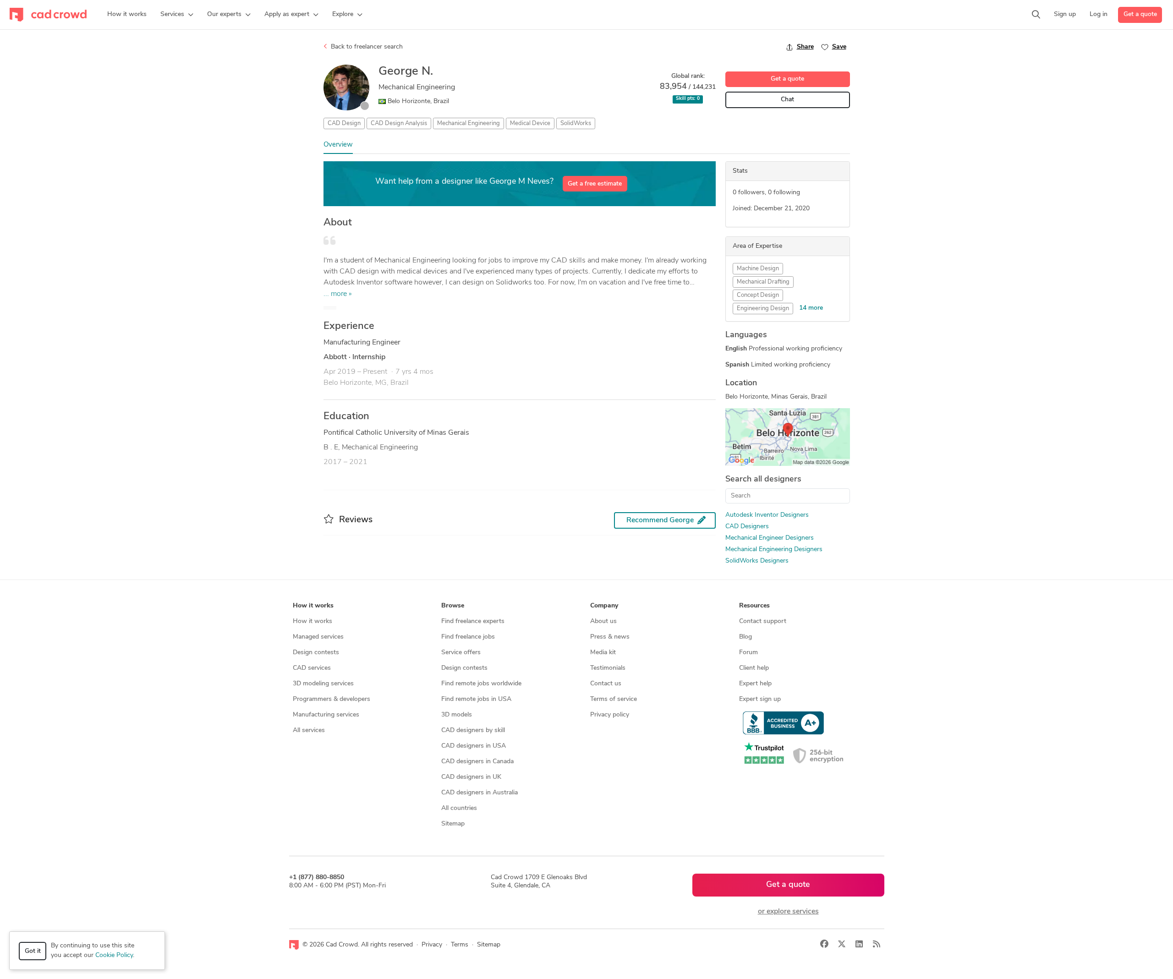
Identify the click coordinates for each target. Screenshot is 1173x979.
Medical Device (530, 123)
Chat (787, 99)
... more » (337, 294)
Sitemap (453, 823)
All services (309, 730)
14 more (811, 308)
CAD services (312, 668)
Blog (745, 637)
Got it (33, 951)
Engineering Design (763, 309)
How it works (312, 621)
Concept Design (758, 295)
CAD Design (344, 123)
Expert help (755, 683)
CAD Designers (747, 526)
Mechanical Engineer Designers (769, 538)
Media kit (603, 652)
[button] (176, 14)
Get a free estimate (595, 183)
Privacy (432, 944)
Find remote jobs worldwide (481, 683)
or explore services (788, 911)
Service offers (461, 652)
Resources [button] (754, 605)
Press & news (610, 637)
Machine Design (758, 269)
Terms (459, 944)
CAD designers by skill (473, 730)
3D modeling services (323, 683)
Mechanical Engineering (468, 123)
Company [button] (604, 605)
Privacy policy (609, 714)
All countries (459, 808)
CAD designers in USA (473, 746)
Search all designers (763, 480)
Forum (748, 652)
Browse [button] (452, 605)
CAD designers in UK (471, 777)
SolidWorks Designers (757, 561)
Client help (754, 668)
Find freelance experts (472, 621)
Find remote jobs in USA (476, 699)
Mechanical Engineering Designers (773, 549)
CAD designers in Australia (479, 792)
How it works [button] (313, 605)
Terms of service (613, 699)
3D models (456, 714)
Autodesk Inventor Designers (767, 515)
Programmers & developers (331, 699)
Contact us (605, 683)
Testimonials (607, 668)
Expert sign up (760, 699)
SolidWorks (575, 123)
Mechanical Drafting (763, 282)
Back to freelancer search (366, 47)
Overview (338, 145)
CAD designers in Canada (477, 761)
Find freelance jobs (468, 637)
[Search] (1036, 14)
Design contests (316, 652)
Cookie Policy (114, 955)
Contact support (762, 621)
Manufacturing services (326, 714)
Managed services (318, 637)
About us (603, 621)
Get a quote (1140, 14)
